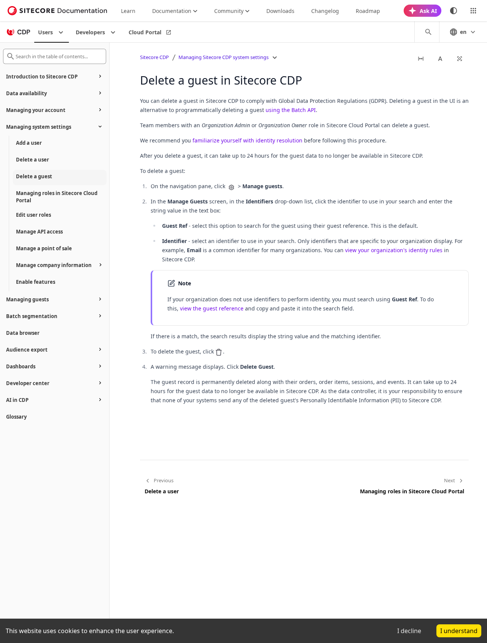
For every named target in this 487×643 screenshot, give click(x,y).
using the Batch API (291, 110)
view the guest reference (212, 308)
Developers (90, 32)
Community (229, 10)
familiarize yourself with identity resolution (247, 140)
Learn (128, 10)
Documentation (171, 10)
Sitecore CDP (154, 57)
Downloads (280, 10)
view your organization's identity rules (393, 250)
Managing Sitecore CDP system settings (223, 57)
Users (45, 32)
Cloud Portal (145, 32)
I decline (409, 631)
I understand (458, 631)
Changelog (325, 10)
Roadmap (368, 10)
